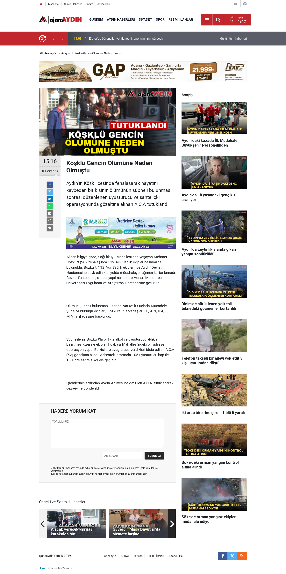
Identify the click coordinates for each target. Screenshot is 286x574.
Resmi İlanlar (180, 19)
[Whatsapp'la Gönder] (50, 206)
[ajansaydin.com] (60, 19)
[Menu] (206, 20)
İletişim (138, 556)
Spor (160, 19)
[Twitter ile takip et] (232, 556)
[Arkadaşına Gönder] (50, 213)
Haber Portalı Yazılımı (59, 568)
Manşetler (53, 4)
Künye (125, 556)
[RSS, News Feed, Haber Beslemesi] (242, 556)
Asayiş (65, 53)
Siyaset (145, 19)
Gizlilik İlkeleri (155, 556)
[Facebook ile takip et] (222, 556)
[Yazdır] (50, 221)
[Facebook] (50, 185)
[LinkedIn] (50, 199)
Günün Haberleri (73, 4)
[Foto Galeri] (245, 4)
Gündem (96, 19)
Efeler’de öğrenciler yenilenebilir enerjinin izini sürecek (126, 38)
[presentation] (53, 38)
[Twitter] (50, 192)
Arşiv (90, 4)
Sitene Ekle (103, 4)
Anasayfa (50, 53)
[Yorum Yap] (50, 228)
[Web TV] (235, 4)
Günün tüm (233, 38)
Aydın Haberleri (121, 19)
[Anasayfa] (41, 4)
